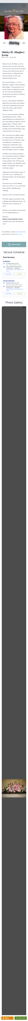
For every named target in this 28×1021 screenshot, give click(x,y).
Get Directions (8, 274)
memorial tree (20, 232)
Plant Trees (19, 274)
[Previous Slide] (3, 788)
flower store (19, 234)
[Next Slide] (24, 788)
